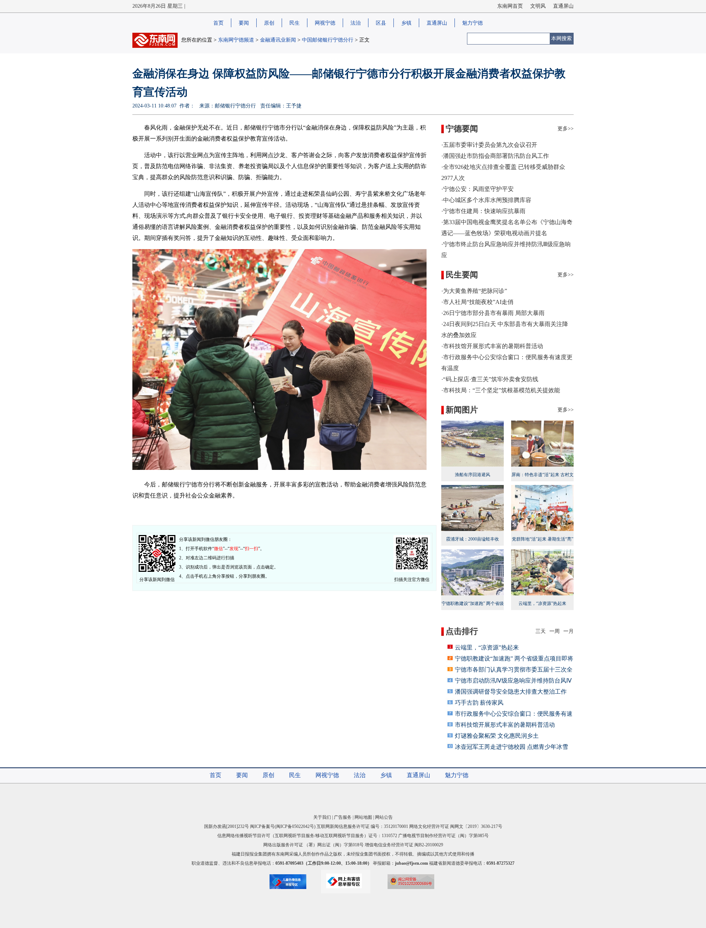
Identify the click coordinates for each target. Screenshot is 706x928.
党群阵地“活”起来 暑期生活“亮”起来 (542, 543)
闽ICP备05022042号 (295, 826)
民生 (294, 23)
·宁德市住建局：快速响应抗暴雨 (483, 211)
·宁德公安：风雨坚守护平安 (477, 189)
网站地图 (363, 817)
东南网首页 (510, 6)
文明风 (538, 6)
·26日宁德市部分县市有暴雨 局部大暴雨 (493, 313)
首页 (218, 23)
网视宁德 (325, 23)
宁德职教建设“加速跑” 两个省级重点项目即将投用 (473, 608)
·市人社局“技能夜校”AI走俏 (477, 302)
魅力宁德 (472, 23)
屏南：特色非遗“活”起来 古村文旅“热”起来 (542, 479)
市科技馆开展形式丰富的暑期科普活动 (505, 725)
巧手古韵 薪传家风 (479, 702)
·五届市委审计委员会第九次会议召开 (489, 145)
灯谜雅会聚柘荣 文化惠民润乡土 (497, 736)
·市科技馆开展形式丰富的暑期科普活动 (492, 346)
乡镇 (406, 23)
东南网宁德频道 (236, 40)
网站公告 (384, 817)
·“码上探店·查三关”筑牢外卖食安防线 (489, 379)
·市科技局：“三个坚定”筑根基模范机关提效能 (500, 390)
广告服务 (343, 817)
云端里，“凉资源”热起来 (487, 647)
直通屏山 (563, 6)
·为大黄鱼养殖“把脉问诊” (474, 291)
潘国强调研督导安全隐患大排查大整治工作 (511, 691)
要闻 (244, 23)
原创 (269, 23)
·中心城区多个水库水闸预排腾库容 (486, 200)
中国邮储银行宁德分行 (327, 40)
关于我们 (322, 817)
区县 (381, 23)
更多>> (565, 128)
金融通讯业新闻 (278, 40)
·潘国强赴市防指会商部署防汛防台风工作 (495, 156)
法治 (355, 23)
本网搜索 (561, 38)
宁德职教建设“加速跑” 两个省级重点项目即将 (514, 658)
